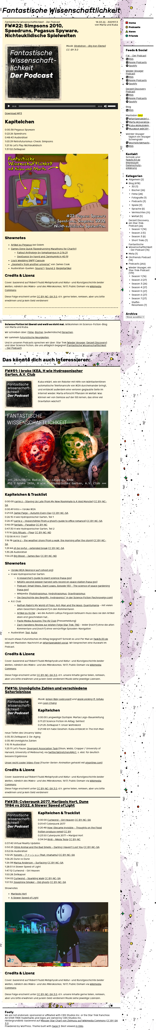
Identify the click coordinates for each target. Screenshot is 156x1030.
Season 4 (137, 287)
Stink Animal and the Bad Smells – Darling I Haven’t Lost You (48, 847)
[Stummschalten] (105, 106)
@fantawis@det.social (55, 642)
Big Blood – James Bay (27, 556)
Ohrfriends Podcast (140, 257)
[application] (61, 106)
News (132, 31)
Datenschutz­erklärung (134, 167)
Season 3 (137, 236)
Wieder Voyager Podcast (135, 72)
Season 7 (137, 298)
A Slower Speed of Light (24, 897)
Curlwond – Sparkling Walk (29, 878)
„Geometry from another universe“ (30, 264)
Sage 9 (56, 1026)
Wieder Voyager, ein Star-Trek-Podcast (140, 269)
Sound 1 (39, 268)
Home (132, 22)
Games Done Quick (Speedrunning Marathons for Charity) (43, 248)
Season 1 (137, 229)
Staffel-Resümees (137, 303)
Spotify (133, 65)
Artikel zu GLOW (26, 613)
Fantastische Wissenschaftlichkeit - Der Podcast (32, 22)
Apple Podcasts (138, 62)
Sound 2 (50, 268)
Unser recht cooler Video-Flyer (22, 762)
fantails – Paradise (24, 524)
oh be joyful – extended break (31, 548)
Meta (131, 253)
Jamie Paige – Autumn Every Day (33, 513)
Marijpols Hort (19, 893)
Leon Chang (50, 703)
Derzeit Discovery (96, 342)
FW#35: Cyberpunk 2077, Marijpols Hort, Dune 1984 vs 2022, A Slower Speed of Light (47, 803)
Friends (133, 35)
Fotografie (137, 197)
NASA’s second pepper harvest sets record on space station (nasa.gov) (57, 582)
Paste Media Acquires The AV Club (36, 621)
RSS (131, 59)
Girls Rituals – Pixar (23, 532)
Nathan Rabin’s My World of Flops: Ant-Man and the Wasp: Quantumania (58, 605)
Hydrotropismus (57, 593)
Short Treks (138, 240)
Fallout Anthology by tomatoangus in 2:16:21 (42, 252)
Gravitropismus (76, 593)
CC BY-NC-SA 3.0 (47, 296)
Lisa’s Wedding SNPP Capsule (28, 260)
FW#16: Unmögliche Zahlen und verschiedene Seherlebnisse (46, 690)
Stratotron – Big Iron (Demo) (90, 46)
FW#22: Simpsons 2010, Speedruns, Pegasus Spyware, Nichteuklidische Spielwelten (41, 31)
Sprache (136, 208)
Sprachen (67, 332)
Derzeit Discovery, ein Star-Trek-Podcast (139, 223)
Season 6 (137, 294)
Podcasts (134, 27)
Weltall (135, 216)
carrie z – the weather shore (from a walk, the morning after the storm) (53, 540)
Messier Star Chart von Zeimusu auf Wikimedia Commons (73, 1020)
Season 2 (137, 232)
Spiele (135, 205)
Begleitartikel (63, 268)
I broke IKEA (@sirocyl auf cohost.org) (32, 570)
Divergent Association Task (42, 748)
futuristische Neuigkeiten (34, 337)
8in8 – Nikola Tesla (57, 839)
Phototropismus (38, 593)
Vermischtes (139, 212)
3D (133, 186)
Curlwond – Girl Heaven (60, 820)
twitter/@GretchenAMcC (62, 752)
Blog (131, 183)
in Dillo (79, 1026)
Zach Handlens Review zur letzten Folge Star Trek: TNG (48, 625)
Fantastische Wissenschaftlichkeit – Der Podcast (140, 247)
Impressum (132, 162)
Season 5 (137, 291)
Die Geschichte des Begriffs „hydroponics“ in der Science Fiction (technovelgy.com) (65, 597)
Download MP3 (13, 113)
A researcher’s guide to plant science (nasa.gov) (44, 578)
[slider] (112, 106)
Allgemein (134, 179)
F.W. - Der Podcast (136, 55)
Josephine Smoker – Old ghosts (31, 882)
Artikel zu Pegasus (21, 245)
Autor (34, 632)
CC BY (67, 831)
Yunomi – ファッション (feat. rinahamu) (36, 855)
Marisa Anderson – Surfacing (30, 862)
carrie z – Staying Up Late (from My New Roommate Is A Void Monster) (53, 501)
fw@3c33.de (101, 639)
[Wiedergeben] (8, 106)
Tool (27, 632)
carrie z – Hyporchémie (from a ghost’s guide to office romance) (50, 521)
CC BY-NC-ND (43, 532)
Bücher (39, 332)
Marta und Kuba (109, 24)
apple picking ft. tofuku (90, 699)
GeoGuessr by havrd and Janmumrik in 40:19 (42, 256)
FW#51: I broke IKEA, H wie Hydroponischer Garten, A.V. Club (44, 373)
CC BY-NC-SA (60, 513)
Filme (31, 332)
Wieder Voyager (76, 342)
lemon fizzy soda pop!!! (58, 699)
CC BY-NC (41, 524)
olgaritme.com (93, 762)
